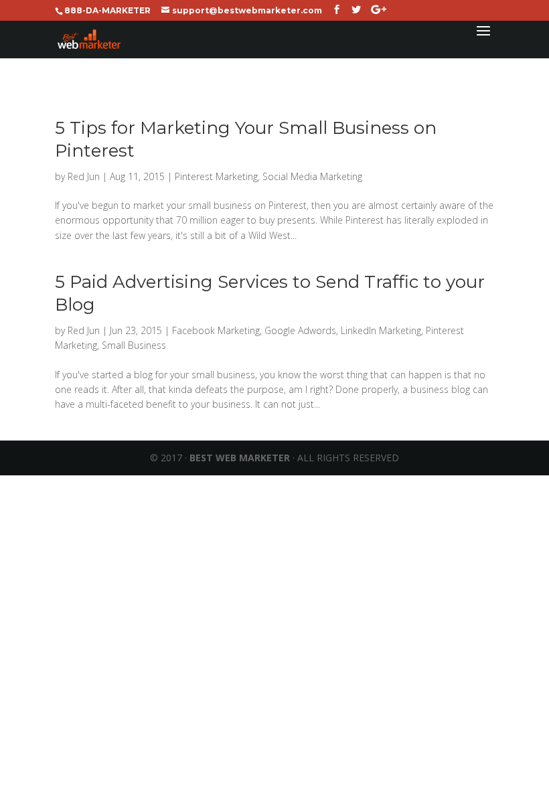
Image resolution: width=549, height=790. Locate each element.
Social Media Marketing (312, 176)
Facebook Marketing (216, 330)
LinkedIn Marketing (381, 330)
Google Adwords (300, 330)
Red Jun (84, 176)
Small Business (134, 345)
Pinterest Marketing (216, 176)
